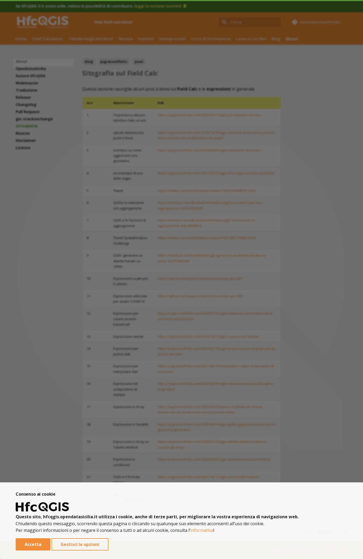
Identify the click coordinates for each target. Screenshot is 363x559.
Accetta (33, 544)
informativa (201, 530)
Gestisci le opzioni (80, 544)
